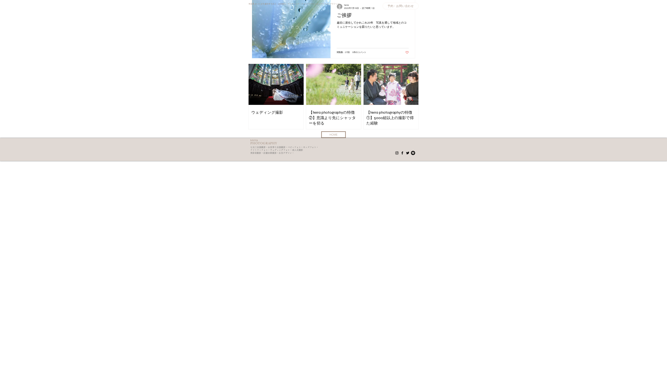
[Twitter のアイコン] (408, 153)
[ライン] (413, 153)
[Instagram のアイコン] (397, 153)
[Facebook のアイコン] (402, 153)
